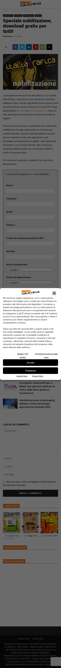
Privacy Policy (37, 376)
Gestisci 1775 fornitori (22, 355)
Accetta (30, 362)
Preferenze (30, 370)
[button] (54, 293)
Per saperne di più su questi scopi (46, 355)
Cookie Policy (21, 376)
